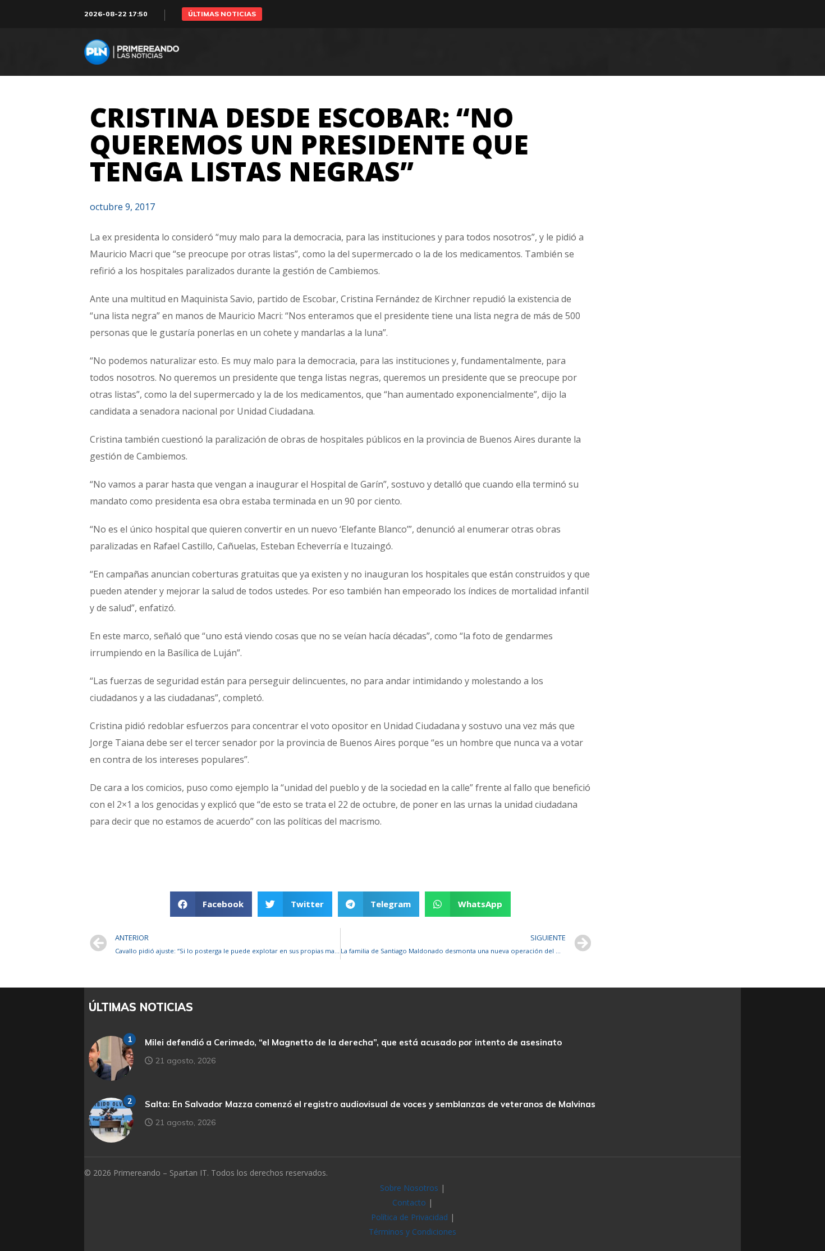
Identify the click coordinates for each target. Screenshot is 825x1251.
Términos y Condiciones (412, 1231)
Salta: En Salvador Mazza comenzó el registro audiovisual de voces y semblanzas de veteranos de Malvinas (370, 1104)
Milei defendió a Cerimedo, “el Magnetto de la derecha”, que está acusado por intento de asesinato (353, 1042)
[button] (222, 14)
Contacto (409, 1202)
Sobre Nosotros (409, 1187)
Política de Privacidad (409, 1217)
